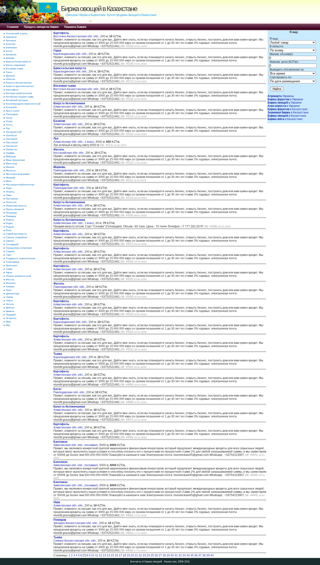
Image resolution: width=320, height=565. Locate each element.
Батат (9, 51)
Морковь (10, 177)
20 (132, 555)
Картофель (12, 89)
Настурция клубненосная (20, 184)
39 (208, 555)
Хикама (10, 286)
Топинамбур (12, 262)
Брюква (10, 58)
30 (172, 555)
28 (164, 555)
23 (144, 555)
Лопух (9, 121)
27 (160, 555)
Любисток (11, 149)
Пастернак (12, 198)
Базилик (10, 44)
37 (200, 555)
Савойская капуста (16, 233)
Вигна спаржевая (15, 65)
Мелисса (11, 170)
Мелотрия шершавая (18, 174)
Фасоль (10, 279)
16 (116, 555)
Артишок (11, 40)
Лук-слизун (12, 142)
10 (92, 555)
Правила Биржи (75, 27)
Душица (10, 75)
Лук (8, 128)
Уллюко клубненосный (18, 276)
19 (128, 555)
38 (204, 555)
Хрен (9, 290)
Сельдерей (12, 244)
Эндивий (11, 314)
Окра (8, 195)
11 (96, 555)
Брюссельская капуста (18, 61)
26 (156, 555)
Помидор (11, 216)
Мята (8, 181)
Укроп (9, 272)
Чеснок (10, 304)
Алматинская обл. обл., (69, 105)
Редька (10, 226)
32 (180, 555)
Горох (9, 72)
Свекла (10, 240)
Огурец (10, 191)
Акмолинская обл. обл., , (76, 443)
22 (140, 555)
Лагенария (12, 114)
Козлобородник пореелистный (23, 103)
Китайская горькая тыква (19, 96)
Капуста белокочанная (18, 82)
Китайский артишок (17, 100)
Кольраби (11, 107)
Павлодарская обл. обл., (69, 168)
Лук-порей (11, 139)
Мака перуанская (15, 160)
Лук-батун (11, 135)
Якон (8, 321)
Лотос (9, 124)
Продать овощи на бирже (41, 27)
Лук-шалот (12, 146)
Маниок (10, 167)
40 (212, 555)
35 (192, 555)
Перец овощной (15, 209)
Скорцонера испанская (19, 248)
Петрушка (11, 212)
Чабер (9, 297)
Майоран (11, 156)
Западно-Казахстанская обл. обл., (76, 521)
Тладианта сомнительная (20, 258)
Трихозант (12, 265)
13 (104, 555)
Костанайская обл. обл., (69, 151)
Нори (9, 188)
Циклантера (12, 293)
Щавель (10, 311)
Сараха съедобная (16, 237)
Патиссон (11, 202)
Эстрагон (11, 318)
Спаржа (10, 251)
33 (184, 555)
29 (168, 555)
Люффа (10, 153)
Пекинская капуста (16, 205)
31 (176, 555)
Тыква (9, 269)
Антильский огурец (16, 33)
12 (100, 555)
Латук (9, 117)
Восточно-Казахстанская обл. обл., (76, 34)
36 (196, 555)
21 (136, 555)
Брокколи (11, 54)
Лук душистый (14, 132)
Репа (8, 230)
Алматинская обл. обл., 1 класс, (74, 140)
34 (188, 555)
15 (112, 555)
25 (152, 555)
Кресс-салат (13, 110)
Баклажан (11, 47)
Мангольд (11, 163)
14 (108, 555)
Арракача (11, 37)
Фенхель (11, 283)
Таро (8, 255)
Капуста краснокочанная (19, 86)
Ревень (10, 219)
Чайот (9, 300)
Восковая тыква (14, 68)
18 (124, 555)
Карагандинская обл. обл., (71, 52)
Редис (9, 223)
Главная (13, 27)
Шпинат (10, 307)
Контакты (135, 561)
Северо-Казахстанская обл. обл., (75, 539)
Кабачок (10, 79)
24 (148, 555)
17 (120, 555)
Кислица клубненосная (19, 93)
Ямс (8, 325)
